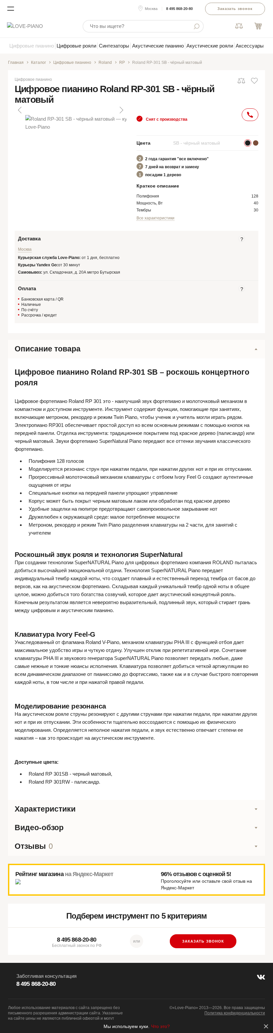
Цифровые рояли (76, 46)
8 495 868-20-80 (179, 9)
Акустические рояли (209, 46)
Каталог (38, 62)
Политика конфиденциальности (234, 1013)
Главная (16, 62)
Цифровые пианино (31, 46)
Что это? (160, 1026)
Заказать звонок (235, 9)
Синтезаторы (114, 46)
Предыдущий (20, 110)
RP (122, 62)
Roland (105, 62)
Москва (151, 9)
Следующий (121, 110)
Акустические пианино (158, 46)
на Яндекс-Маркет (89, 874)
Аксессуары (250, 46)
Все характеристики (155, 218)
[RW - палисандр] (255, 143)
